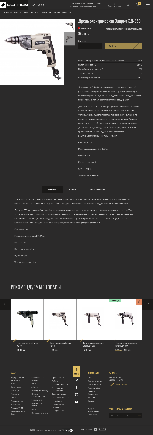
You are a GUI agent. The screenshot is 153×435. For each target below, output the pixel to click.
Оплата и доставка (95, 385)
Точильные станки (59, 394)
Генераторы (15, 405)
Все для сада (16, 387)
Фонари (13, 398)
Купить (112, 45)
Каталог (41, 4)
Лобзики (34, 387)
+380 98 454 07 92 (94, 3)
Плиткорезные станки (39, 413)
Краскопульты (16, 391)
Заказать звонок (114, 6)
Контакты (91, 401)
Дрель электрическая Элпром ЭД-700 (27, 344)
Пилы (33, 409)
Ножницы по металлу (39, 391)
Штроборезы (57, 401)
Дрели (16, 12)
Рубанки (55, 381)
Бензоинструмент (17, 401)
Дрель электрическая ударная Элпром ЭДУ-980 (126, 344)
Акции (13, 383)
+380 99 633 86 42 (77, 3)
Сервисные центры (95, 381)
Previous (5, 304)
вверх (76, 373)
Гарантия (91, 398)
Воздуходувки (36, 400)
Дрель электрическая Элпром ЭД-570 (60, 344)
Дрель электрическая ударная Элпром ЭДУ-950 (93, 344)
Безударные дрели (30, 12)
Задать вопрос (121, 384)
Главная (6, 12)
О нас (90, 378)
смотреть (20, 357)
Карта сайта (92, 415)
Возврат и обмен (94, 388)
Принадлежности (59, 378)
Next (147, 304)
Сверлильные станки (60, 385)
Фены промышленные (60, 398)
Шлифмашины (58, 410)
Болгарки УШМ (17, 408)
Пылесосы (15, 394)
